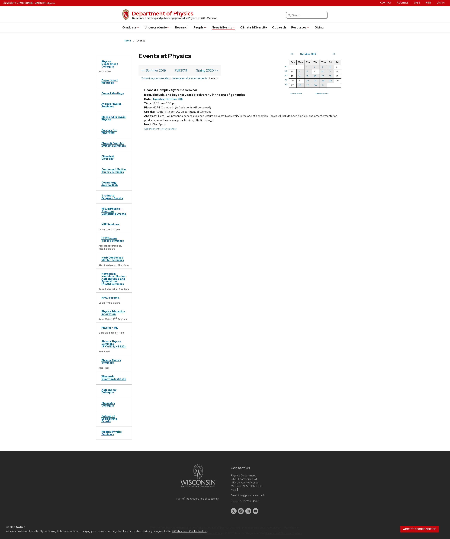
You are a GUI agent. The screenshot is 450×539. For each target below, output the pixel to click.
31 (322, 85)
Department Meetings (109, 81)
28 (300, 85)
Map (233, 489)
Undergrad (155, 27)
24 (323, 80)
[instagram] (241, 511)
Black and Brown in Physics (113, 118)
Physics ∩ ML (109, 327)
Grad (129, 27)
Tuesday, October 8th (167, 99)
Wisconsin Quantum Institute (113, 377)
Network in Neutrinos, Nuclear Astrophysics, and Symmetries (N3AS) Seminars (113, 279)
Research (181, 27)
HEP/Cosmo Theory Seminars (112, 239)
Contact (386, 2)
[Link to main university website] (198, 487)
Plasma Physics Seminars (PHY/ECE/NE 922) (113, 344)
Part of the (197, 499)
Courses (402, 2)
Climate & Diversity (253, 27)
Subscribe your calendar (155, 78)
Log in (441, 2)
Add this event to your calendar (160, 128)
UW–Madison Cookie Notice (189, 531)
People (199, 27)
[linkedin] (248, 511)
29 (308, 85)
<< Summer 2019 (153, 70)
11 (330, 71)
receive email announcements (189, 78)
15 (307, 76)
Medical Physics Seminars (111, 433)
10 (322, 71)
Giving (319, 27)
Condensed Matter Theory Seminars (113, 170)
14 (299, 76)
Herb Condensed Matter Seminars (112, 259)
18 (330, 76)
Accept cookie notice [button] (419, 529)
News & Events (222, 27)
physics (51, 3)
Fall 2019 (181, 70)
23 (315, 80)
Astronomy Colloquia (108, 391)
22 (307, 80)
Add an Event (296, 93)
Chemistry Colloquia (108, 404)
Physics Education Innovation (113, 312)
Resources (298, 27)
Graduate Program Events (112, 197)
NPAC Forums (110, 297)
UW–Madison (24, 3)
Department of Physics (162, 13)
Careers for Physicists (109, 131)
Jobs (417, 2)
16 (315, 76)
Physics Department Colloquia (109, 64)
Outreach (279, 27)
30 (315, 85)
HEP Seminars (110, 224)
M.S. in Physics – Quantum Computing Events (113, 211)
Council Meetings (112, 93)
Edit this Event (322, 93)
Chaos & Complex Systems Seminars (113, 144)
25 (330, 80)
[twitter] (234, 511)
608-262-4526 (249, 501)
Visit (428, 2)
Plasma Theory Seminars (111, 361)
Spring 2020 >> (207, 70)
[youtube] (256, 511)
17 (322, 76)
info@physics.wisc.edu (251, 495)
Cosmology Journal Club (109, 184)
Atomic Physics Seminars (111, 105)
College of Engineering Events (109, 418)
